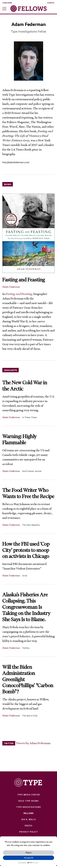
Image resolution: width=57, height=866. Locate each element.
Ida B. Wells (28, 819)
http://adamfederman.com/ (15, 162)
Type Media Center (28, 794)
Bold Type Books (28, 800)
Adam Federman (11, 286)
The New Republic (31, 524)
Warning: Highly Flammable (19, 439)
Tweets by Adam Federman (33, 743)
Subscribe (7, 2)
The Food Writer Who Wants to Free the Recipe (28, 493)
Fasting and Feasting (23, 279)
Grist (24, 575)
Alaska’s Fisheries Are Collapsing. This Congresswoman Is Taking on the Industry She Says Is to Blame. (26, 606)
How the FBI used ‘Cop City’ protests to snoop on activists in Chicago (26, 550)
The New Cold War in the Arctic (24, 385)
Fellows (29, 813)
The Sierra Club (29, 715)
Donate (51, 2)
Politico (26, 647)
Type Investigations (28, 806)
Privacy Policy (28, 831)
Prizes (28, 825)
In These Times (29, 417)
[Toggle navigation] (4, 10)
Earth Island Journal (32, 470)
